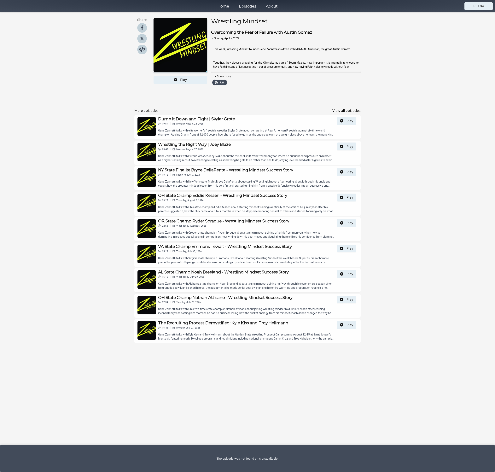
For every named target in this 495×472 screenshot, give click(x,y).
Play (183, 80)
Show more (224, 76)
